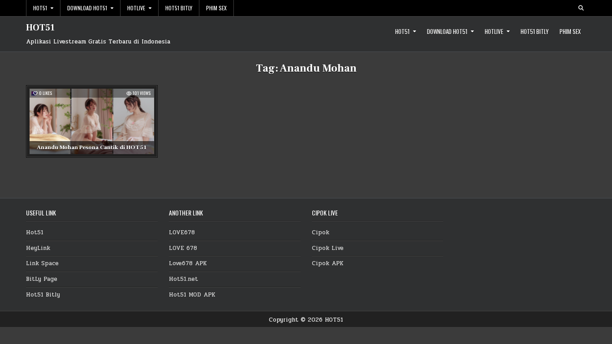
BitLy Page (41, 279)
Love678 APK (188, 263)
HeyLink (38, 248)
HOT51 (40, 28)
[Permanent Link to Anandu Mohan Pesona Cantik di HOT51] (92, 121)
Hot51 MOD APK (192, 294)
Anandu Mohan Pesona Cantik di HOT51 (92, 147)
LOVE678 (182, 232)
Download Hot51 (87, 8)
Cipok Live (328, 248)
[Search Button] (581, 8)
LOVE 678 (183, 248)
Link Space (42, 263)
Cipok (320, 232)
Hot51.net (183, 279)
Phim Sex (216, 8)
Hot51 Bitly (178, 8)
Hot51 (40, 8)
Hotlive (136, 8)
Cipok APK (328, 263)
